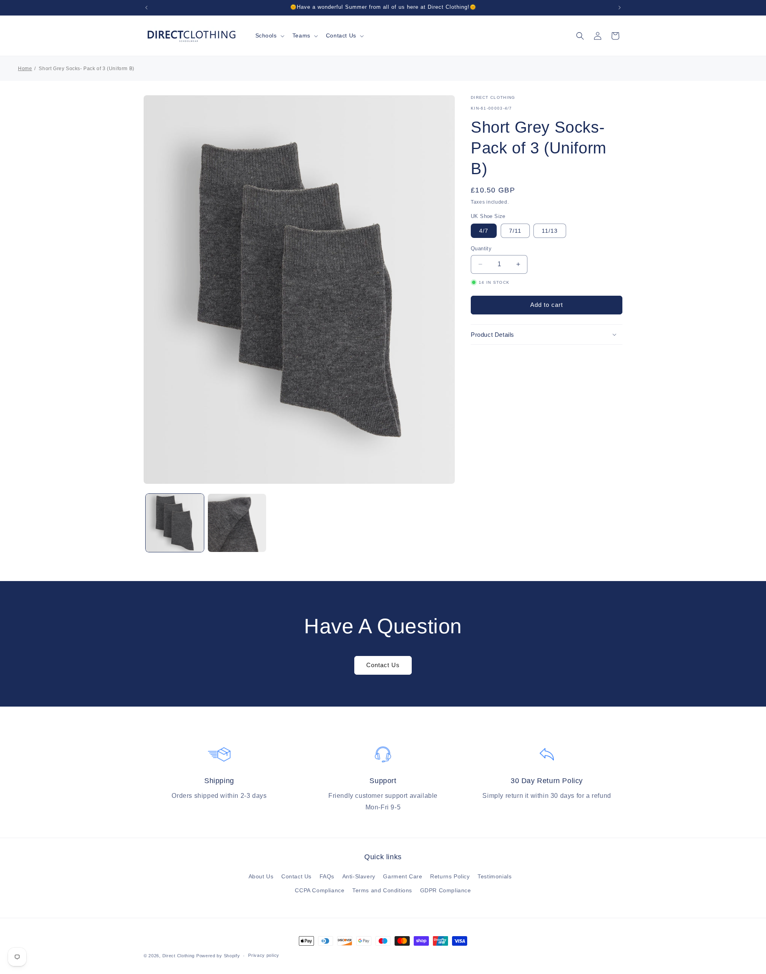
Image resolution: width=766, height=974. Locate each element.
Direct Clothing (178, 955)
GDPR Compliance (445, 890)
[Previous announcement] (146, 7)
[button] (269, 35)
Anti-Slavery (358, 876)
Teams (301, 35)
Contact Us (341, 35)
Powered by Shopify (218, 955)
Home (25, 68)
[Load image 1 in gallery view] (175, 523)
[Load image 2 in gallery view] (237, 523)
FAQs (327, 876)
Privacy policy (263, 955)
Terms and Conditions (382, 890)
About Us (261, 876)
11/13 (550, 231)
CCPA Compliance (319, 890)
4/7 (483, 231)
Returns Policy (450, 876)
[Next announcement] (619, 7)
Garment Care (402, 876)
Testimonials (494, 876)
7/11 (515, 231)
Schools (266, 35)
